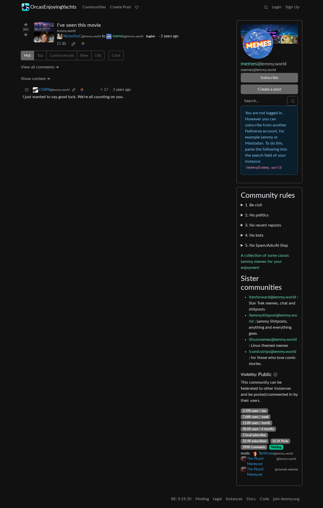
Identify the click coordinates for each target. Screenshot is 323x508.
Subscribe (269, 78)
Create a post (269, 89)
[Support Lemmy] (137, 7)
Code (264, 499)
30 (64, 44)
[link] (73, 44)
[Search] (266, 7)
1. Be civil (253, 205)
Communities (94, 7)
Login (276, 7)
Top (40, 55)
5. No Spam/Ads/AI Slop (266, 245)
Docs (251, 499)
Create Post (120, 7)
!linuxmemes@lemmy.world (273, 339)
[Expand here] (44, 32)
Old (98, 55)
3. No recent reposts (263, 225)
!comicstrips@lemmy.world (272, 352)
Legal (217, 499)
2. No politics (256, 215)
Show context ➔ (35, 79)
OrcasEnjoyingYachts (53, 7)
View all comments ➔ (40, 67)
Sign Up (292, 7)
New (84, 55)
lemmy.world (66, 31)
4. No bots (254, 235)
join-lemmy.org (286, 499)
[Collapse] (27, 90)
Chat (116, 55)
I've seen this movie (79, 25)
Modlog (276, 447)
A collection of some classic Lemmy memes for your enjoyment (265, 261)
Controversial (62, 55)
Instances (234, 499)
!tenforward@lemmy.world (272, 297)
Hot (27, 55)
